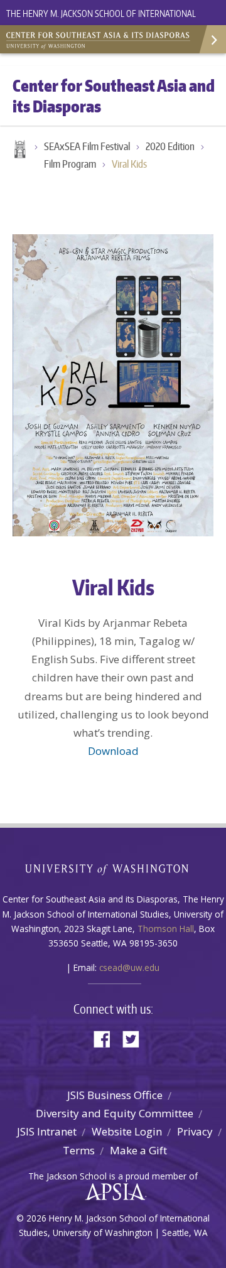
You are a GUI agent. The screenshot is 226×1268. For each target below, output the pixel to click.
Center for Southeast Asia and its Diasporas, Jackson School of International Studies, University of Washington (100, 37)
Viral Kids (129, 164)
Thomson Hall (165, 929)
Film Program (70, 164)
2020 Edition (170, 146)
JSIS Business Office (115, 1095)
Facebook (107, 1038)
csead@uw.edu (129, 967)
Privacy (195, 1131)
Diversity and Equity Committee (114, 1113)
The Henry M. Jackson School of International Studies (101, 21)
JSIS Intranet (47, 1131)
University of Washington (113, 868)
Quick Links (212, 39)
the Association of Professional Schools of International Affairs (112, 1192)
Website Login (127, 1131)
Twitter (135, 1038)
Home (18, 150)
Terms (79, 1150)
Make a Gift (138, 1150)
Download (113, 751)
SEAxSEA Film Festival (87, 146)
